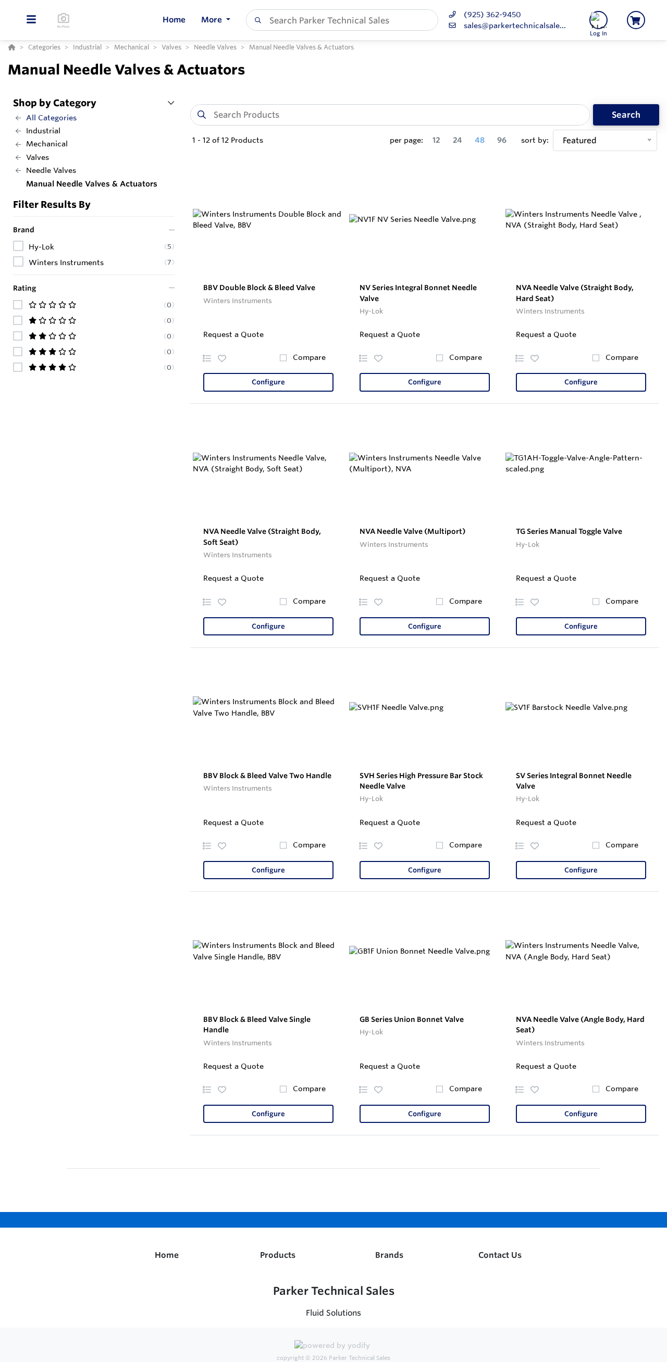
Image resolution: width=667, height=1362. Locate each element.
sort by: (535, 140)
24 (457, 140)
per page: (406, 140)
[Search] (255, 20)
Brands (389, 1255)
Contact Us (500, 1255)
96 (502, 140)
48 (480, 140)
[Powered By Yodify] (333, 1347)
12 (436, 140)
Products (277, 1255)
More (212, 19)
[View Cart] (636, 20)
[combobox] (342, 20)
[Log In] (598, 20)
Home (167, 1255)
